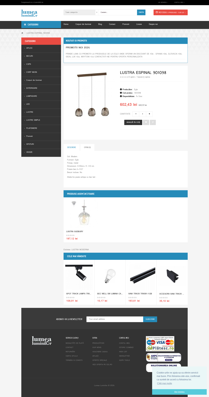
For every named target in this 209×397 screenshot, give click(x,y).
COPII (28, 64)
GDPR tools (124, 360)
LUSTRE (29, 112)
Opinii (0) (87, 147)
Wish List (123, 351)
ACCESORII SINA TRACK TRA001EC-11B (177, 294)
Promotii (29, 136)
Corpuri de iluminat (34, 80)
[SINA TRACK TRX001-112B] (141, 276)
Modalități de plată (75, 343)
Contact (69, 347)
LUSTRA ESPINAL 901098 (38, 33)
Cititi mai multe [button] (164, 383)
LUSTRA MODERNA (80, 249)
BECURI (29, 56)
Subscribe (150, 319)
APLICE (29, 48)
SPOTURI (30, 144)
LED (28, 104)
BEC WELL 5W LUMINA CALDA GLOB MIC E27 (118, 293)
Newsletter (124, 356)
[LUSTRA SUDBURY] (84, 213)
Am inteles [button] (179, 392)
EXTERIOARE (31, 88)
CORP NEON (31, 72)
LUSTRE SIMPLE (33, 120)
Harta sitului (72, 356)
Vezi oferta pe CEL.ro (102, 364)
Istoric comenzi (126, 347)
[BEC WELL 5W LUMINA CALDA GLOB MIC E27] (110, 276)
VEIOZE (29, 152)
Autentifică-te (38, 2)
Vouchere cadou (100, 351)
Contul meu (124, 343)
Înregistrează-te (26, 2)
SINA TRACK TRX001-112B (140, 293)
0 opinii (132, 77)
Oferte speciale (99, 360)
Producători (98, 343)
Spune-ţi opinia (143, 77)
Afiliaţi (95, 356)
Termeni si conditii (74, 360)
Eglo (136, 89)
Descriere (71, 147)
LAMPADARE (31, 96)
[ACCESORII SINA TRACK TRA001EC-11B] (172, 276)
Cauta (141, 12)
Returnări (70, 351)
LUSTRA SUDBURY (74, 231)
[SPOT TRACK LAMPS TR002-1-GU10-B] (79, 276)
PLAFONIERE (31, 128)
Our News (96, 347)
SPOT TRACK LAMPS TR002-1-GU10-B (83, 293)
